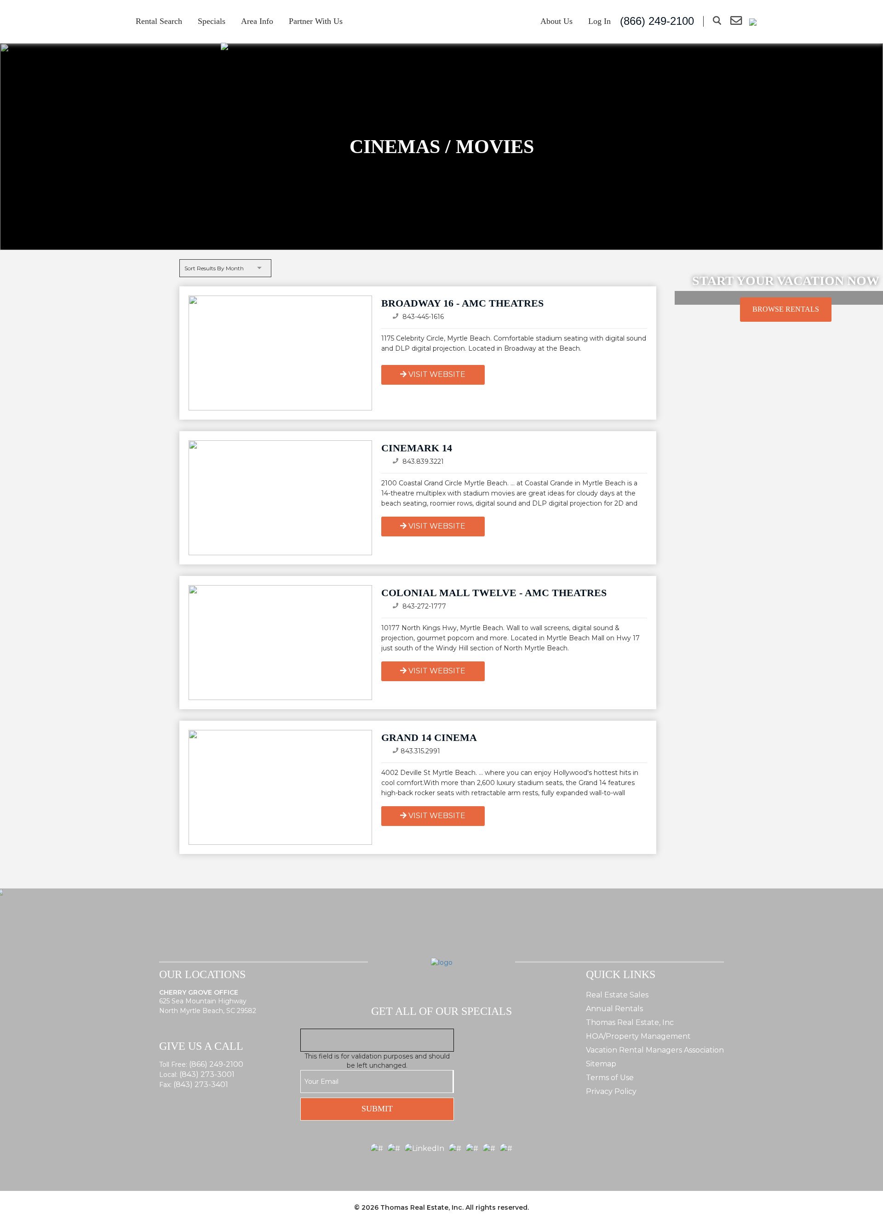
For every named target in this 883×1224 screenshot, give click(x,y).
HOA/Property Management (638, 1036)
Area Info (257, 21)
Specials (211, 21)
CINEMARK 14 (416, 448)
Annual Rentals (614, 1008)
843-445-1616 (422, 317)
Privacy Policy (611, 1091)
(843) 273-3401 (200, 1084)
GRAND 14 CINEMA (429, 737)
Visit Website (436, 374)
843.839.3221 (422, 461)
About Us (556, 21)
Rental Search (159, 21)
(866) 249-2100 (216, 1064)
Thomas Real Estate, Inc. (422, 1207)
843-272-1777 (423, 606)
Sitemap (601, 1063)
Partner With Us (316, 21)
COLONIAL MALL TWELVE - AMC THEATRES (494, 592)
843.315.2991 (420, 751)
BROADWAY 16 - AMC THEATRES (462, 303)
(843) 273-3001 (207, 1074)
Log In (599, 21)
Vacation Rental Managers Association (655, 1050)
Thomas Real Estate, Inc (630, 1022)
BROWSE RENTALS (785, 309)
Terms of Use (610, 1077)
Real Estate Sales (617, 995)
